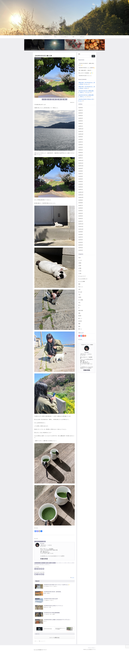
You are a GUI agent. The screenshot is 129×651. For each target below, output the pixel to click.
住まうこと (43, 562)
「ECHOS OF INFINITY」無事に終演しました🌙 (86, 64)
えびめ (85, 88)
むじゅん (42, 543)
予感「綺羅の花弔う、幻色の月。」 (85, 70)
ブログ (67, 562)
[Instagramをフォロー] (44, 558)
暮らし (50, 562)
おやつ (58, 562)
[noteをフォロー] (47, 558)
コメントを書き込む (54, 637)
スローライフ (62, 562)
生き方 (44, 564)
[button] (64, 99)
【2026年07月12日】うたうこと (85, 75)
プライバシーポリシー (91, 647)
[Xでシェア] (44, 99)
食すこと (54, 562)
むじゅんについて (37, 562)
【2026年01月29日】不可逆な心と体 (85, 99)
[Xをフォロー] (42, 558)
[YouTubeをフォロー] (45, 558)
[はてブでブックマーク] (54, 99)
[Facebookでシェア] (49, 99)
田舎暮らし (48, 564)
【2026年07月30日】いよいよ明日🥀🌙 (86, 67)
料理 (36, 564)
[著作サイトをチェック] (41, 558)
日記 (47, 562)
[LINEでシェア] (59, 99)
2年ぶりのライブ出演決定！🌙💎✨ (85, 72)
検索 (79, 54)
